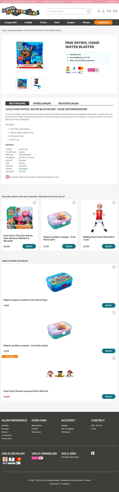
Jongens (71, 22)
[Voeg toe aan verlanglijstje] (34, 203)
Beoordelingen (69, 103)
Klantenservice (112, 1)
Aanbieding (103, 22)
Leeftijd (28, 22)
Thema (43, 22)
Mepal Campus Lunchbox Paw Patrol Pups (25, 299)
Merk (56, 22)
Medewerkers (37, 425)
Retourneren (36, 432)
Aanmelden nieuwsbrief (70, 457)
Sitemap (88, 480)
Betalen (4, 432)
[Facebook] (92, 454)
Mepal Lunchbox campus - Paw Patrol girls (59, 238)
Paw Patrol (23, 169)
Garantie (35, 429)
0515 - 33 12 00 (96, 425)
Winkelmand (65, 432)
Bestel (29, 246)
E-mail (93, 429)
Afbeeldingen (42, 103)
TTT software (64, 484)
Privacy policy (7, 438)
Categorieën (11, 22)
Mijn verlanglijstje (67, 429)
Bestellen (5, 425)
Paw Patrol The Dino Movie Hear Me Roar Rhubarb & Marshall (18, 238)
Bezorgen (5, 429)
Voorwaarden (7, 435)
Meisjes (86, 22)
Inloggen (64, 425)
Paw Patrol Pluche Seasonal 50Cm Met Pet (26, 391)
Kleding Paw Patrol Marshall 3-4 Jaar (99, 238)
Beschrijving (17, 103)
